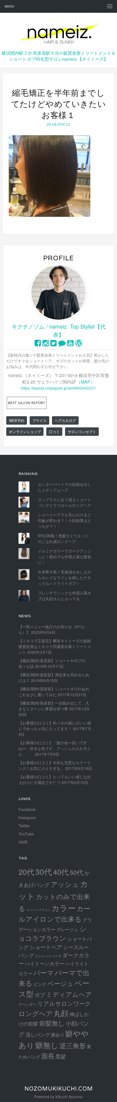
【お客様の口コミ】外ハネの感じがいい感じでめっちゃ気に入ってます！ (55, 725)
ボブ (40, 994)
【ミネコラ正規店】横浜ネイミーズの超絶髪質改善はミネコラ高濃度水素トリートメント (55, 646)
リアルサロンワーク (64, 1003)
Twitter (24, 825)
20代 (26, 871)
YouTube (26, 833)
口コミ (54, 431)
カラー (63, 907)
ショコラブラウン (52, 933)
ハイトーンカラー (44, 963)
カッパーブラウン (38, 910)
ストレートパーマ (48, 956)
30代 (43, 871)
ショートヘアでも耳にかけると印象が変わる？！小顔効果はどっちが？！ (64, 520)
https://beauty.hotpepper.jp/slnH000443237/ (58, 388)
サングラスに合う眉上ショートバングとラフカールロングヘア (64, 502)
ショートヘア (45, 947)
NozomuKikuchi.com (58, 1088)
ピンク (40, 984)
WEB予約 (16, 420)
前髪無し (51, 1022)
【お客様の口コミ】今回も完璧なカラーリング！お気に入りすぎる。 (55, 765)
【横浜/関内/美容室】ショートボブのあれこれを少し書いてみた (54, 691)
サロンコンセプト (82, 431)
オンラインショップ (25, 431)
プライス (39, 420)
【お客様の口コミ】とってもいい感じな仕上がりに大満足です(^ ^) (55, 779)
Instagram (27, 817)
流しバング (38, 1034)
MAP (85, 382)
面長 (47, 1055)
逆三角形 (73, 1045)
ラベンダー (27, 1004)
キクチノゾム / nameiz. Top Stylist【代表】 (59, 330)
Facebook (27, 809)
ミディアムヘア (69, 994)
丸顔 (61, 1013)
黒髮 (61, 1056)
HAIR (23, 842)
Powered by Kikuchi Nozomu (58, 1096)
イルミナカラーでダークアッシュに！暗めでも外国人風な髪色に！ (64, 556)
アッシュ (65, 884)
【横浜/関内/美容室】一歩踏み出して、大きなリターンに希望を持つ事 (54, 705)
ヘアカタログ (65, 420)
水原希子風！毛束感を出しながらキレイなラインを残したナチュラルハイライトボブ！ (64, 577)
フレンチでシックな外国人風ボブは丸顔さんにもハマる (64, 595)
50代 (76, 872)
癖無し (47, 1044)
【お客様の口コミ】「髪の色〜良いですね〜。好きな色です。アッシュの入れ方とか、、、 (55, 748)
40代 (61, 871)
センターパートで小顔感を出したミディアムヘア (64, 487)
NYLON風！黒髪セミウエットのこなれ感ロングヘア (63, 538)
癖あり (57, 1034)
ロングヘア (36, 1013)
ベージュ (60, 983)
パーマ (43, 972)
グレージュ (67, 929)
